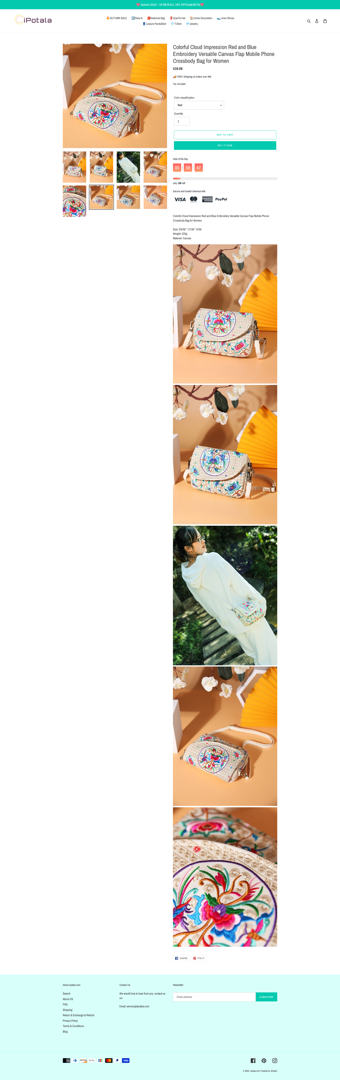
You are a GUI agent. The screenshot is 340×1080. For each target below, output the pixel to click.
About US (68, 999)
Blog (65, 1031)
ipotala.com (255, 1071)
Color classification (184, 97)
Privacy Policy (70, 1021)
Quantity (178, 113)
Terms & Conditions (73, 1026)
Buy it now (225, 145)
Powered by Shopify (268, 1071)
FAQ (65, 1004)
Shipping (67, 1010)
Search (66, 993)
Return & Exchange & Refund (78, 1015)
